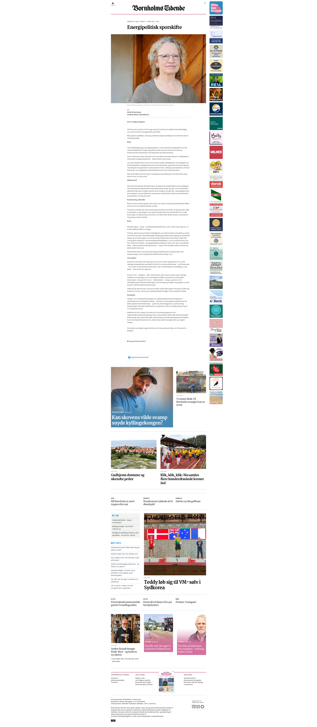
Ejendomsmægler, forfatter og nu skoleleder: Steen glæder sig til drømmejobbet (123, 573)
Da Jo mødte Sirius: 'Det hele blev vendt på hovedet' (125, 559)
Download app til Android (143, 684)
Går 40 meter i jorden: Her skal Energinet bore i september (122, 587)
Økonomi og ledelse (117, 680)
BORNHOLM (146, 498)
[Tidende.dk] (158, 8)
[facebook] (112, 720)
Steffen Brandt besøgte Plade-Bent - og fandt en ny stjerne (125, 565)
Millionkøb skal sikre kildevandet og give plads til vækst (125, 548)
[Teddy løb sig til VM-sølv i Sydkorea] (175, 544)
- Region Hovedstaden (122, 521)
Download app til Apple (143, 682)
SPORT (113, 498)
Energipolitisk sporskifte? (137, 341)
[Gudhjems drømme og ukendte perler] (134, 451)
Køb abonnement (190, 678)
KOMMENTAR (130, 21)
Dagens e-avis (140, 678)
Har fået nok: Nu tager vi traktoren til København (124, 580)
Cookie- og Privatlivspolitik (141, 716)
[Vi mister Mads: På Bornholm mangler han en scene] (191, 382)
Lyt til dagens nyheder (142, 680)
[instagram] (114, 720)
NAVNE (177, 599)
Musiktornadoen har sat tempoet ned (124, 554)
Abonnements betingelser (192, 680)
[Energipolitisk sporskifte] (158, 68)
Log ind (113, 5)
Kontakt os (114, 678)
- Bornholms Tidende (125, 534)
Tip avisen (114, 682)
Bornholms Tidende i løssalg (193, 682)
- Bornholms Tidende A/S (122, 527)
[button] (205, 3)
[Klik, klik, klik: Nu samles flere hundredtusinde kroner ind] (183, 451)
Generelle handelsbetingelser (121, 716)
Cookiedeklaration (157, 716)
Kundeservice (188, 684)
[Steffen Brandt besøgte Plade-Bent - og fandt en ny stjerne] (125, 628)
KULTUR (113, 599)
